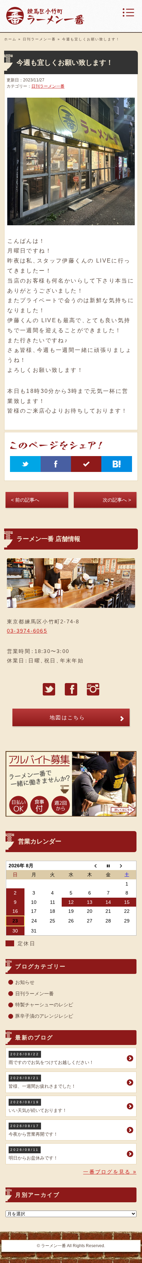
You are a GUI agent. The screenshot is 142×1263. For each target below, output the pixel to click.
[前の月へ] (89, 865)
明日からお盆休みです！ (33, 1154)
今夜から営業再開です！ (33, 1130)
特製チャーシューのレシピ (44, 1004)
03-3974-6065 (27, 631)
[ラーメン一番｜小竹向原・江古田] (45, 23)
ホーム (10, 39)
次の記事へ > (117, 500)
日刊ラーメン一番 (39, 39)
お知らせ (24, 982)
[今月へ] (108, 865)
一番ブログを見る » (109, 1172)
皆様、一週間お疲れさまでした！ (42, 1082)
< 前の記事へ (25, 500)
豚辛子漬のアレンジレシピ (44, 1016)
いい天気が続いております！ (38, 1106)
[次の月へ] (127, 865)
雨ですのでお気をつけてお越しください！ (51, 1058)
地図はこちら (67, 717)
